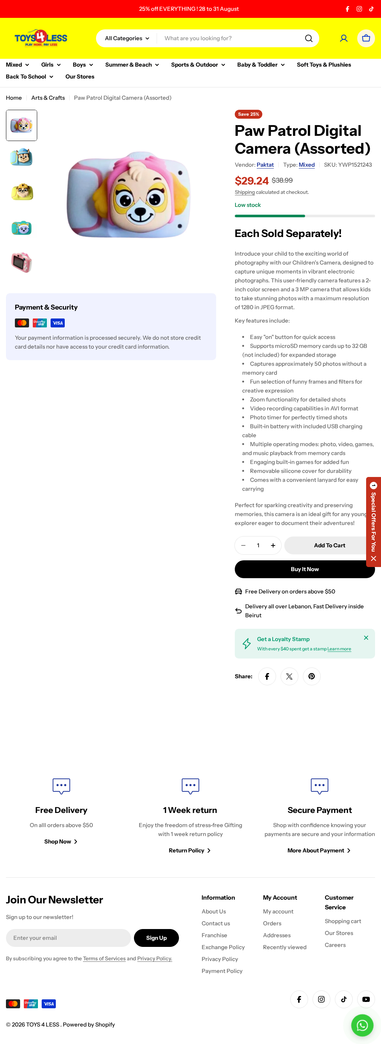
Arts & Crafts (48, 97)
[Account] (343, 38)
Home (14, 97)
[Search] (308, 38)
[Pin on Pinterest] (312, 676)
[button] (373, 522)
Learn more (339, 648)
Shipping (245, 192)
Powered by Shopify (89, 1024)
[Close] (366, 638)
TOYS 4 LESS (43, 1024)
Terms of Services (104, 958)
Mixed (307, 164)
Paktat (265, 164)
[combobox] (207, 38)
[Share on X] (289, 676)
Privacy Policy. (154, 958)
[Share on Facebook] (267, 676)
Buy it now (305, 569)
